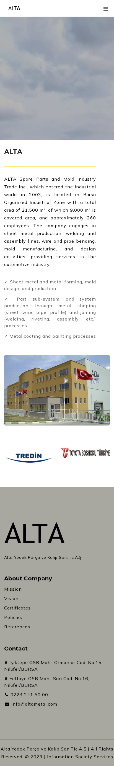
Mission (13, 589)
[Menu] (108, 11)
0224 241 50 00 (28, 694)
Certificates (17, 608)
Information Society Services (80, 756)
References (17, 626)
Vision (11, 598)
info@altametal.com (33, 704)
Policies (13, 617)
